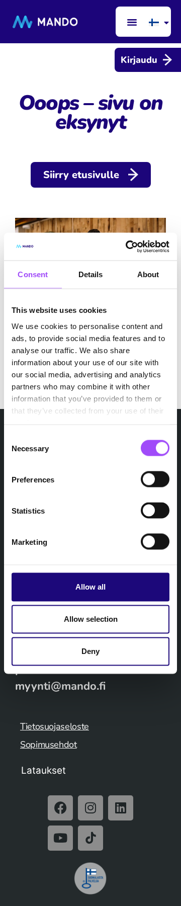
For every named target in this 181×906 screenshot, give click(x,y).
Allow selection (91, 619)
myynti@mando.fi (60, 686)
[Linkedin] (120, 807)
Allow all (90, 587)
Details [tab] (90, 274)
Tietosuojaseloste (54, 726)
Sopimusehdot (48, 744)
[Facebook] (60, 807)
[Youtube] (60, 838)
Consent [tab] (33, 274)
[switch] (155, 479)
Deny (90, 651)
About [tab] (148, 274)
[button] (132, 22)
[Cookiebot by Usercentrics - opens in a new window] (127, 246)
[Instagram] (90, 807)
